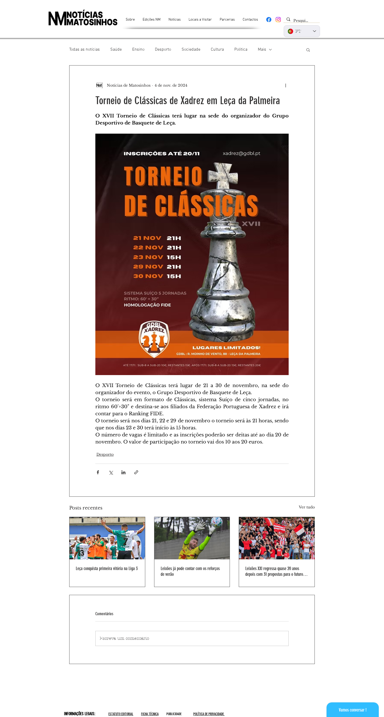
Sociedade (191, 49)
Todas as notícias (84, 49)
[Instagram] (278, 19)
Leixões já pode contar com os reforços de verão (190, 571)
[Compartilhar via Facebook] (97, 472)
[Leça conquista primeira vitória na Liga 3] (107, 538)
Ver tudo (307, 507)
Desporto (163, 49)
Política (240, 49)
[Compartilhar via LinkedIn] (123, 472)
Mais (262, 49)
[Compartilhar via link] (136, 472)
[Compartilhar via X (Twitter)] (110, 472)
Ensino (138, 49)
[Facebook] (268, 19)
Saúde (116, 49)
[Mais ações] (285, 85)
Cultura (217, 49)
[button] (308, 50)
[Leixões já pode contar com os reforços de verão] (192, 538)
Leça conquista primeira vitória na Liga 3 (107, 568)
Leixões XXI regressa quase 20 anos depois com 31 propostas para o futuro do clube (276, 571)
